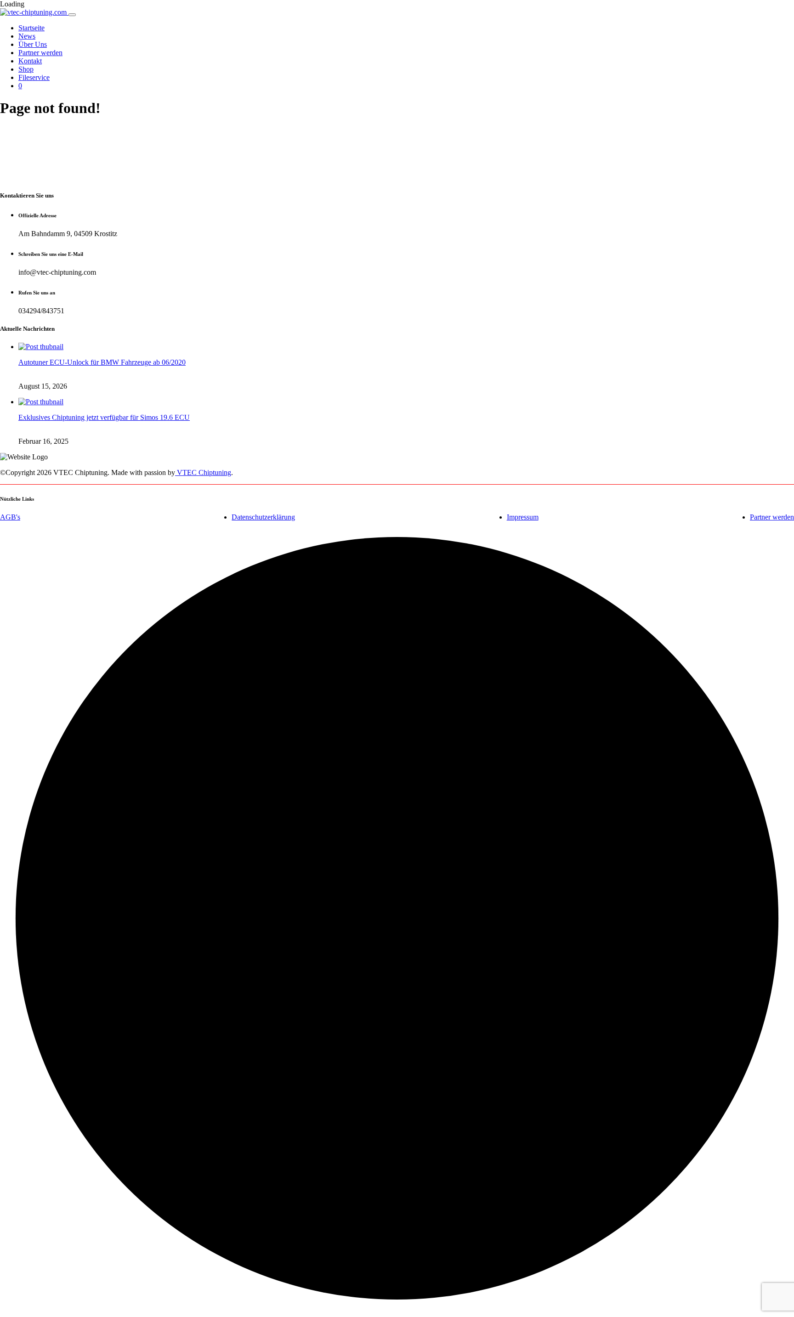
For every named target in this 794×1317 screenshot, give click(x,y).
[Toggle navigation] (72, 14)
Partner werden (40, 53)
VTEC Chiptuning (203, 472)
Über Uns (32, 44)
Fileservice (34, 77)
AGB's (10, 517)
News (26, 36)
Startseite (31, 28)
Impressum (523, 517)
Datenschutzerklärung (263, 517)
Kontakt (30, 61)
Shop (26, 69)
